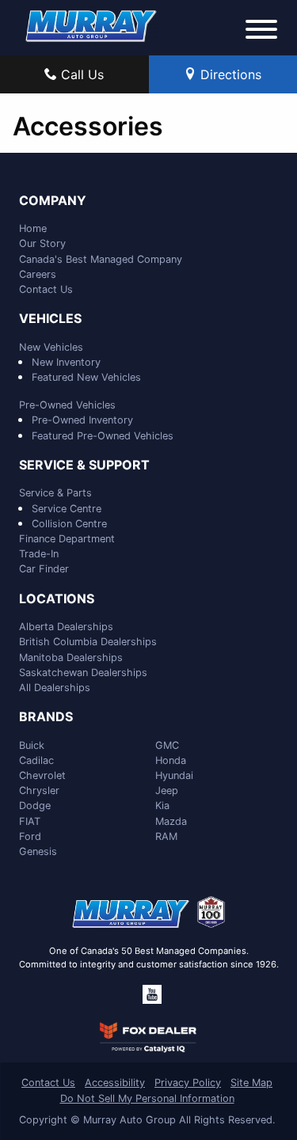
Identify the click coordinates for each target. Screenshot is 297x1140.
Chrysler (39, 790)
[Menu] (261, 31)
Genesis (38, 851)
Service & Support (84, 465)
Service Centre (66, 509)
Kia (162, 805)
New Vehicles (51, 347)
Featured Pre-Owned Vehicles (102, 436)
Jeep (166, 790)
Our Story (42, 243)
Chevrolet (42, 775)
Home (33, 228)
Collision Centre (69, 524)
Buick (31, 745)
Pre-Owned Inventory (82, 420)
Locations (56, 599)
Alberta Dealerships (66, 627)
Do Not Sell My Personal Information (147, 1098)
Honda (170, 760)
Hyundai (174, 775)
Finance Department (67, 539)
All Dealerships (54, 688)
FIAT (29, 821)
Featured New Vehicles (86, 377)
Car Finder (44, 569)
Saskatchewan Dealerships (83, 672)
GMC (167, 745)
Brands (46, 717)
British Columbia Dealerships (88, 642)
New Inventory (66, 362)
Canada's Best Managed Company (100, 259)
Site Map (251, 1083)
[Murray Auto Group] (91, 24)
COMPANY (52, 201)
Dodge (35, 805)
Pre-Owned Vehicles (67, 405)
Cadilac (36, 760)
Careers (37, 274)
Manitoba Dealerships (71, 657)
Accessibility (115, 1083)
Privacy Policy (187, 1083)
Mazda (171, 821)
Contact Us (46, 289)
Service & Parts (55, 493)
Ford (30, 836)
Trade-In (39, 554)
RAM (166, 836)
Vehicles (50, 319)
